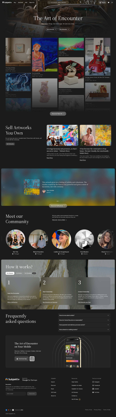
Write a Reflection (12, 302)
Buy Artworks (63, 29)
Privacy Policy (97, 409)
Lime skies (61, 52)
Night (7, 93)
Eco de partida (36, 73)
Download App (23, 358)
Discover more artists (58, 220)
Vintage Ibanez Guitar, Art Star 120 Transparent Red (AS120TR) (97, 77)
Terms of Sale (106, 409)
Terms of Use (88, 409)
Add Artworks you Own (84, 302)
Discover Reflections (57, 206)
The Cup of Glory (10, 67)
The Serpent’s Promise (65, 89)
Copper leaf (88, 103)
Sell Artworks (50, 29)
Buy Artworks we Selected (50, 302)
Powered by (18, 410)
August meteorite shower (39, 109)
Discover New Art (57, 113)
